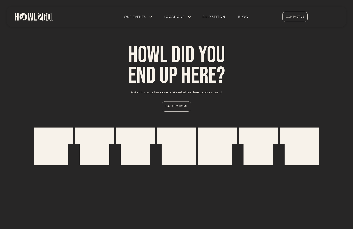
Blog (243, 17)
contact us (295, 17)
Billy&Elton (213, 17)
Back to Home (176, 106)
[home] (33, 17)
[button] (137, 17)
